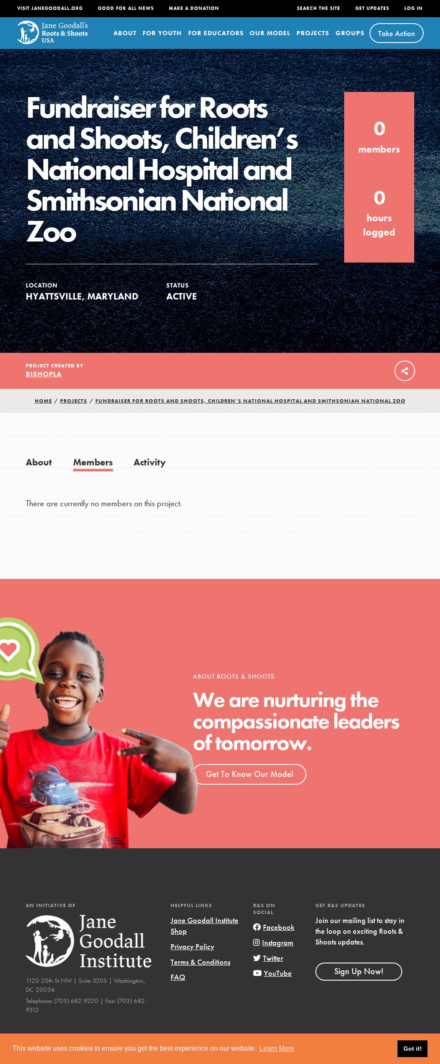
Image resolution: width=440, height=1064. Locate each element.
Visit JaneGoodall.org (50, 8)
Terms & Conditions (200, 962)
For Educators (216, 33)
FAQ (178, 977)
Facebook (278, 927)
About (125, 33)
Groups (350, 33)
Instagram (277, 943)
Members (93, 462)
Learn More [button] (277, 1048)
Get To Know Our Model (249, 774)
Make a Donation (194, 8)
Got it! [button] (412, 1048)
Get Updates (372, 8)
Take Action (396, 33)
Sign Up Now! (358, 971)
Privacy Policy (192, 946)
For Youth (162, 33)
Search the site (318, 8)
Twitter (273, 958)
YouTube (278, 973)
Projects (312, 33)
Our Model (270, 33)
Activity (150, 462)
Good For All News (126, 8)
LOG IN (413, 8)
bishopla (44, 374)
